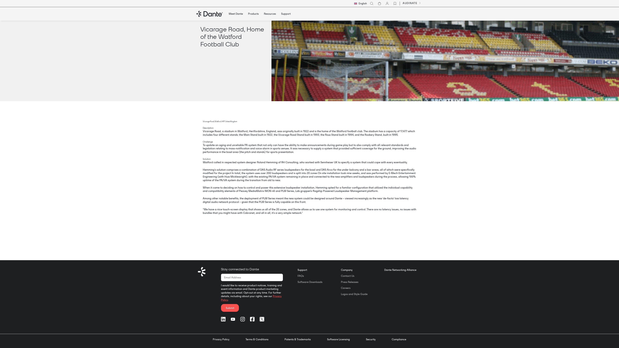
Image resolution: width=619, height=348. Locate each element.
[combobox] (360, 3)
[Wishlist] (395, 3)
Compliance (399, 339)
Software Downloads (310, 282)
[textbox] (360, 3)
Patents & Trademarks (298, 339)
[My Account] (387, 3)
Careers (345, 288)
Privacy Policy (221, 339)
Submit (230, 307)
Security (371, 339)
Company (347, 269)
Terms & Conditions (257, 339)
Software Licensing (338, 339)
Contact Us (347, 275)
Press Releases (349, 282)
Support (302, 269)
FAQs (301, 275)
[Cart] (379, 3)
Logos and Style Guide (354, 294)
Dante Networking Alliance (400, 269)
